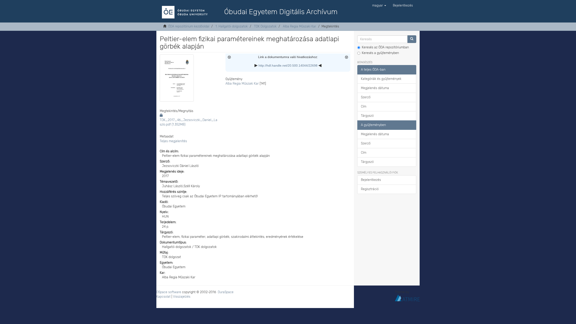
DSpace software (168, 292)
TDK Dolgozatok (265, 26)
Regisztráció (370, 189)
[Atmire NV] (407, 297)
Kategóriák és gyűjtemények (381, 79)
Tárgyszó (367, 116)
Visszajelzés (181, 297)
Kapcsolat (163, 297)
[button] (379, 5)
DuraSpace (226, 292)
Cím (363, 106)
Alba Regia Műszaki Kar (299, 26)
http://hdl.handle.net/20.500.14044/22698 (288, 65)
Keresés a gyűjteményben (380, 53)
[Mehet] (411, 39)
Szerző (366, 97)
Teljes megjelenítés (173, 141)
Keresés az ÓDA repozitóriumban (385, 47)
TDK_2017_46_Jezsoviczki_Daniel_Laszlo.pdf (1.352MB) (188, 122)
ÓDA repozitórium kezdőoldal (188, 26)
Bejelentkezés (371, 180)
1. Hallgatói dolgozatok (232, 26)
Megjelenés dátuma (375, 88)
